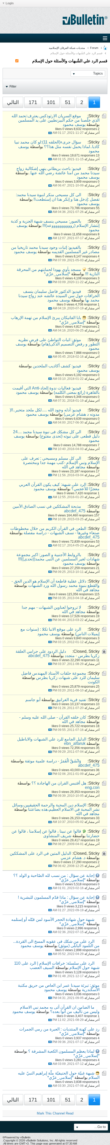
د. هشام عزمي (73, 858)
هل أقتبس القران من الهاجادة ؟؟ (58, 783)
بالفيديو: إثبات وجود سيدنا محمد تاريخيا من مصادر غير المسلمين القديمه (55, 249)
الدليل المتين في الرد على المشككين (40, 853)
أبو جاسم (32, 700)
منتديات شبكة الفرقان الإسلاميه (67, 47)
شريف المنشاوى (57, 836)
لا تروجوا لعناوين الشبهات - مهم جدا (51, 607)
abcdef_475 (74, 511)
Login (10, 3)
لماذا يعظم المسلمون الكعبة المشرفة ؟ (61, 1051)
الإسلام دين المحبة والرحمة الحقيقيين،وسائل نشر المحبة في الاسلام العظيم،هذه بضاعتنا (56, 807)
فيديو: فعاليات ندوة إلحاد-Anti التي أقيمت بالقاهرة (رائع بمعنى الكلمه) (56, 390)
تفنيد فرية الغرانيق (71, 700)
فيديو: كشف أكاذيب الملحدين (57, 366)
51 (68, 102)
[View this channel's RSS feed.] (16, 61)
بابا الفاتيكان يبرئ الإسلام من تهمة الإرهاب (46, 317)
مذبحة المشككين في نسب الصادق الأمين (47, 506)
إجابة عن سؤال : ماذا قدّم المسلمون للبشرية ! (56, 897)
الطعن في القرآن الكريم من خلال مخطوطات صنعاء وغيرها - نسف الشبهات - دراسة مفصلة (55, 530)
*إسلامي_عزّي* (57, 274)
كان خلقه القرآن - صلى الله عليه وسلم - (52, 717)
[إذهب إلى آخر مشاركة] (50, 133)
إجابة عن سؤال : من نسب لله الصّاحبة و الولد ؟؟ (53, 875)
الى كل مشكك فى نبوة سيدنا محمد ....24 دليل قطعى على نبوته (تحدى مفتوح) (56, 434)
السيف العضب (42, 967)
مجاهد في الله (73, 467)
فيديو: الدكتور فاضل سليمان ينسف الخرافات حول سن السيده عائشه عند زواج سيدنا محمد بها (59, 295)
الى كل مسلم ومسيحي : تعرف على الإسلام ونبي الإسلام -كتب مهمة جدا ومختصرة (60, 460)
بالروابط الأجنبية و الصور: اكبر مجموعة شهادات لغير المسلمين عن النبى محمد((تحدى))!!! (58, 557)
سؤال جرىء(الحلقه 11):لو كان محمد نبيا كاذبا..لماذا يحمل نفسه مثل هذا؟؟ (57, 144)
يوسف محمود (74, 124)
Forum (94, 47)
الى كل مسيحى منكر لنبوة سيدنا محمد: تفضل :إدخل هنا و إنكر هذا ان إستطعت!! (58, 197)
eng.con (92, 787)
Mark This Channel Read (55, 1113)
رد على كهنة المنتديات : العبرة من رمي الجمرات (59, 1029)
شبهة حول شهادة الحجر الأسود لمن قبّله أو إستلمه (52, 919)
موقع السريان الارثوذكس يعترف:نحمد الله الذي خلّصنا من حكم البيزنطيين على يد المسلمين (56, 118)
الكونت (94, 682)
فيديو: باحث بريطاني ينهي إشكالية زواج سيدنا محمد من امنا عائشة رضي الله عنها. (58, 170)
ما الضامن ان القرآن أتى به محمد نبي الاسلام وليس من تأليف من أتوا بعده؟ (60, 1009)
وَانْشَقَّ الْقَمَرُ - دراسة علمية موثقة (53, 761)
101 (51, 102)
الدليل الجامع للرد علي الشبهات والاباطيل (51, 739)
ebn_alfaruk (74, 743)
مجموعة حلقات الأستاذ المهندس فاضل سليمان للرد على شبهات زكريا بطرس (60, 675)
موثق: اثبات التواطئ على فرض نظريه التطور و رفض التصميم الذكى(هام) (59, 342)
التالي (13, 102)
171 (33, 102)
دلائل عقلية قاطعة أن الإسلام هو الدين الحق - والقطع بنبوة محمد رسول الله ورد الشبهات (56, 583)
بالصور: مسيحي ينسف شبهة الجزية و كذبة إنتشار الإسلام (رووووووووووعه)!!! (55, 223)
